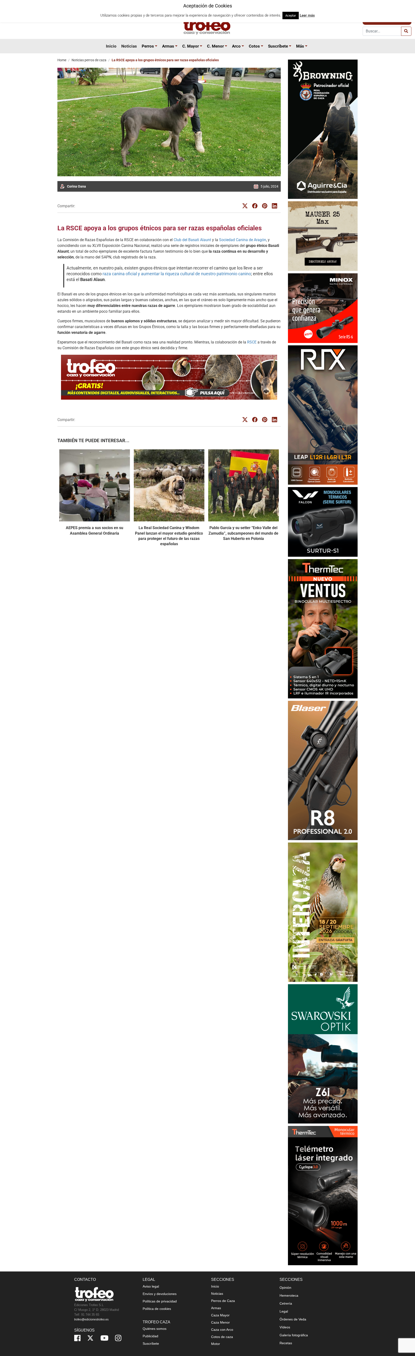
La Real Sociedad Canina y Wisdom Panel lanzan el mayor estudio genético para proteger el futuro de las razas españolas (169, 535)
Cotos (254, 46)
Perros (148, 46)
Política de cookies (157, 1309)
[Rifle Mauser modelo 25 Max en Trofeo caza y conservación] (323, 236)
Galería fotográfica (294, 1335)
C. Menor (215, 46)
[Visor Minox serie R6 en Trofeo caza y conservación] (323, 308)
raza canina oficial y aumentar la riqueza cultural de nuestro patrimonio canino (177, 273)
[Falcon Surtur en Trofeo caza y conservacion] (323, 521)
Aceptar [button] (290, 15)
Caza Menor (220, 1322)
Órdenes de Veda (293, 1319)
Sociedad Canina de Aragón (242, 240)
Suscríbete (278, 46)
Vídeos (285, 1327)
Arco (236, 46)
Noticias (129, 46)
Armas (168, 46)
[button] (157, 46)
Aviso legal (151, 1286)
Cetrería (286, 1303)
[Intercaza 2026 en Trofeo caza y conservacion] (323, 912)
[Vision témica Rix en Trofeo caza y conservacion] (323, 415)
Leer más (307, 15)
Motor (215, 1344)
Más (300, 46)
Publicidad (150, 1336)
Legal (284, 1311)
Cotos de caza (222, 1337)
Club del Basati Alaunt (192, 240)
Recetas (286, 1343)
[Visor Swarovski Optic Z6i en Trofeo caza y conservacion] (323, 1053)
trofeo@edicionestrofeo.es (91, 1319)
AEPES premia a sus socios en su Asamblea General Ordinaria (94, 530)
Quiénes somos (154, 1329)
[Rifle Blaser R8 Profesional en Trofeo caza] (323, 770)
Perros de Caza (223, 1301)
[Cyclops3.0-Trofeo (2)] (323, 1195)
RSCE (251, 342)
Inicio (111, 46)
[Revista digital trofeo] (169, 377)
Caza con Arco (222, 1330)
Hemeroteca (289, 1295)
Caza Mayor (220, 1315)
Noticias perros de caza (89, 60)
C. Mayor (190, 46)
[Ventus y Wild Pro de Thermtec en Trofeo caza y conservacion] (323, 628)
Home (61, 60)
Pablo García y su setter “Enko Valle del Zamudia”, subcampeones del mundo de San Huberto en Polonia (243, 533)
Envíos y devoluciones (160, 1294)
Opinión (285, 1287)
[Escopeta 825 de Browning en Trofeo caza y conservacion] (323, 129)
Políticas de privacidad (160, 1301)
